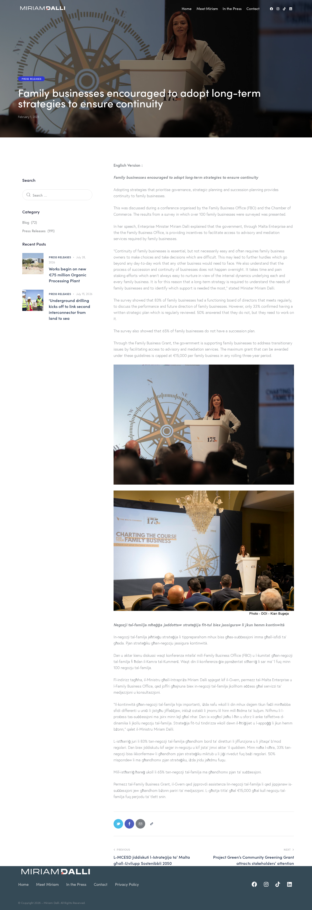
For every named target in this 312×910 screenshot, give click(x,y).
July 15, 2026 (84, 294)
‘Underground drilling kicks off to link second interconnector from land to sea (69, 309)
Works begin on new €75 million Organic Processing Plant (67, 274)
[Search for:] (57, 195)
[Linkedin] (291, 9)
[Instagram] (278, 9)
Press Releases (31, 78)
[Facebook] (271, 9)
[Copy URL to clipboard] (151, 824)
